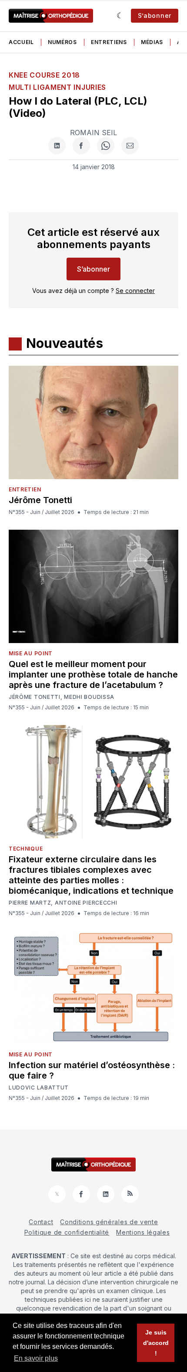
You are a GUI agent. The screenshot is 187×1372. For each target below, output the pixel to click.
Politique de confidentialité (67, 1232)
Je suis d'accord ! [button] (156, 1343)
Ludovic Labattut (39, 1087)
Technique (26, 848)
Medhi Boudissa (89, 697)
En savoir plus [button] (36, 1358)
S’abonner (154, 15)
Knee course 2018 (44, 75)
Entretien (25, 489)
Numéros (62, 42)
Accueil (21, 42)
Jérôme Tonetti (40, 500)
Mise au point (31, 653)
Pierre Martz (30, 902)
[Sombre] (120, 15)
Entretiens (109, 42)
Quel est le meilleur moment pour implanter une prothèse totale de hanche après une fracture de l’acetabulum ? (93, 674)
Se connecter (135, 290)
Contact (41, 1222)
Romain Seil (93, 132)
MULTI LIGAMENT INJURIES (57, 87)
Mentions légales (143, 1232)
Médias (152, 42)
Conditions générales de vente (109, 1222)
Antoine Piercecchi (86, 902)
